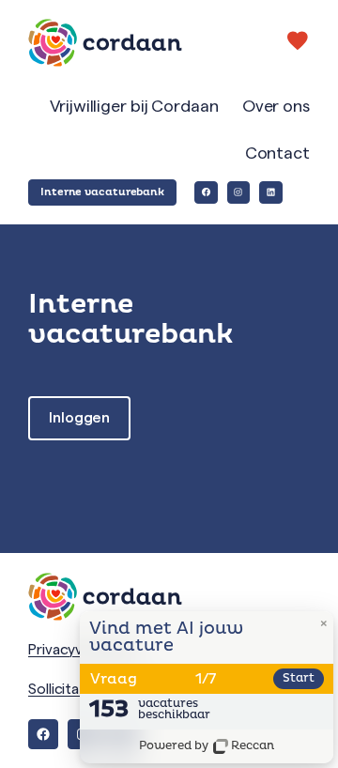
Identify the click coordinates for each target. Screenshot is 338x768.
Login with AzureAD (79, 418)
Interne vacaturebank (102, 192)
